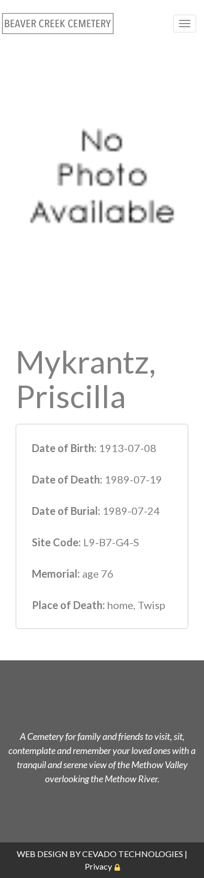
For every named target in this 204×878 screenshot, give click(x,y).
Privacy (98, 866)
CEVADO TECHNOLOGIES (132, 854)
